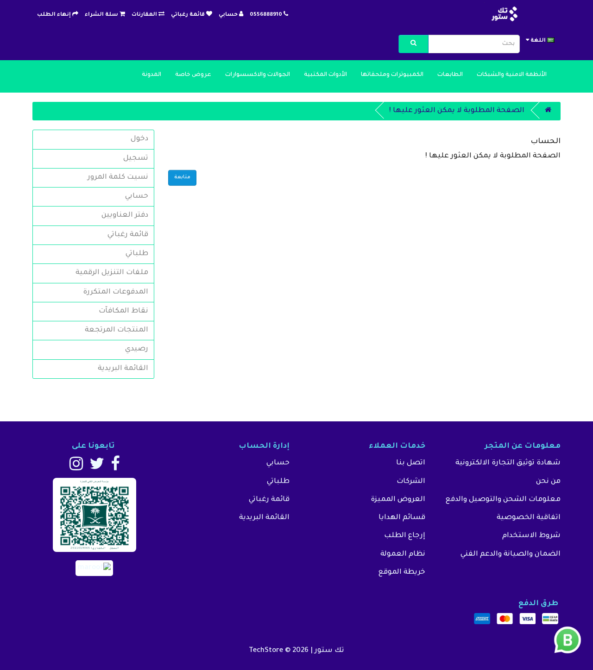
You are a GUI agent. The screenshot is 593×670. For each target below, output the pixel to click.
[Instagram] (76, 468)
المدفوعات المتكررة (115, 292)
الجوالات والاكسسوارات (257, 75)
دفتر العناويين (124, 215)
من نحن (548, 482)
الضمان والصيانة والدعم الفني (511, 554)
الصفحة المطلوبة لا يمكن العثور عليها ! (456, 111)
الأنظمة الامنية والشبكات (512, 75)
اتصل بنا (410, 463)
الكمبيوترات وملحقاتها (392, 75)
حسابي (136, 196)
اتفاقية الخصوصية (529, 518)
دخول (139, 139)
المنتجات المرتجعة (116, 330)
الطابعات (450, 75)
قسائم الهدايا (402, 518)
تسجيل (135, 159)
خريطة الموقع (401, 572)
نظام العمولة (402, 554)
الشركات (411, 482)
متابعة (182, 177)
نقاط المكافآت (123, 311)
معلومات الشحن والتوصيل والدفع (503, 500)
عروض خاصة (193, 75)
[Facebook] (115, 468)
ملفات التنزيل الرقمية (112, 273)
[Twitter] (96, 468)
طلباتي (137, 254)
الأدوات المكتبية (325, 75)
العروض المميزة (398, 500)
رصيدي (136, 349)
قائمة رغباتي (127, 235)
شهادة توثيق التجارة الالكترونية (508, 463)
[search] (413, 44)
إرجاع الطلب (404, 536)
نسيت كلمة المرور (118, 178)
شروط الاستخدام (531, 536)
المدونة (151, 75)
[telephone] (286, 15)
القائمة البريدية (123, 369)
